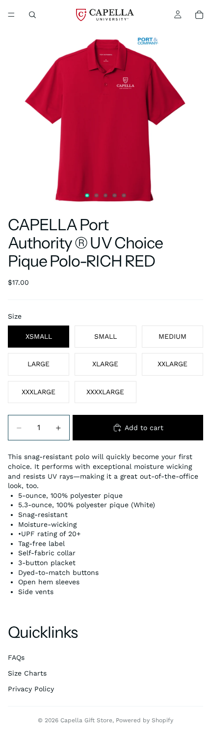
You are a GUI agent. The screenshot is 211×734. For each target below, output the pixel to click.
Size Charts (27, 673)
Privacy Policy (31, 689)
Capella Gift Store (86, 720)
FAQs (16, 657)
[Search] (32, 15)
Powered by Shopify (144, 720)
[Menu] (11, 14)
